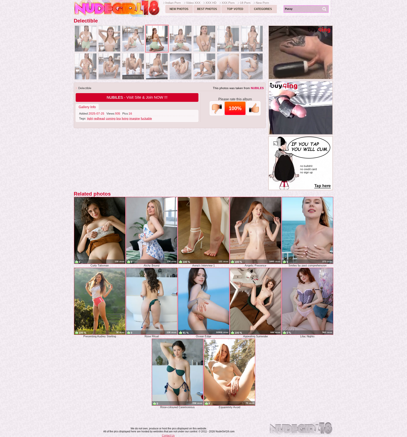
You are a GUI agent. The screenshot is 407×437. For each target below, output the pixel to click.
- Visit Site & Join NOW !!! (137, 97)
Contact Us (168, 435)
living (125, 118)
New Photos (179, 9)
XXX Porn (228, 2)
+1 (253, 108)
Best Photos (207, 9)
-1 (217, 108)
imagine (134, 118)
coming (111, 118)
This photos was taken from (238, 88)
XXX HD (211, 2)
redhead (99, 118)
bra (118, 118)
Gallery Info (87, 107)
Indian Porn (173, 2)
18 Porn (245, 2)
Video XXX (193, 2)
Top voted (235, 9)
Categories (263, 9)
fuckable (146, 118)
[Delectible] (85, 38)
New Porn (262, 2)
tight (90, 118)
